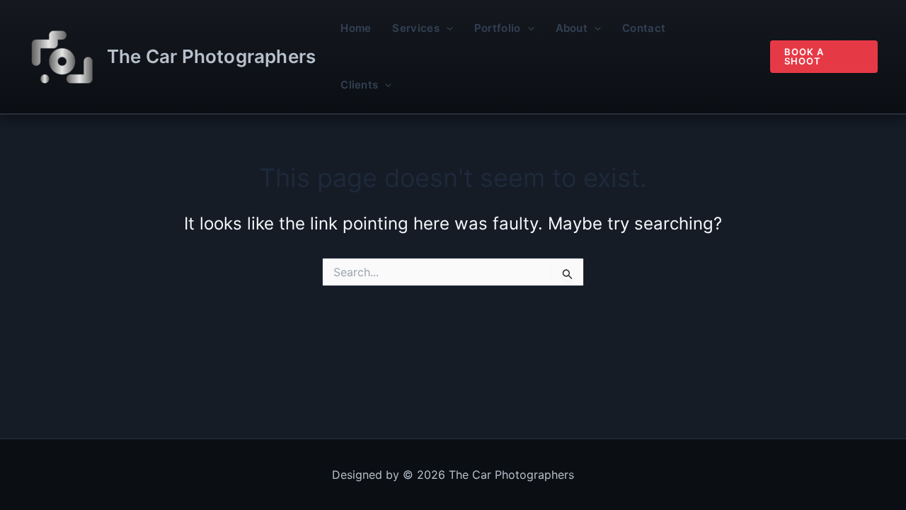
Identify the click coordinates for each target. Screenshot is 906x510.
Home (355, 28)
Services (415, 28)
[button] (446, 28)
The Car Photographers (211, 56)
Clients (359, 84)
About (572, 28)
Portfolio (497, 28)
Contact (643, 28)
